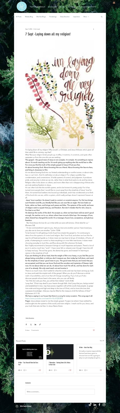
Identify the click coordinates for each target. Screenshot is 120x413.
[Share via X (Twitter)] (31, 324)
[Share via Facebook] (26, 324)
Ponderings (52, 17)
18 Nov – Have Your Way (85, 347)
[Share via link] (40, 324)
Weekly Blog (29, 17)
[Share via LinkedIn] (35, 324)
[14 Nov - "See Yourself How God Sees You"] (29, 351)
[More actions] (93, 29)
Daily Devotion (64, 17)
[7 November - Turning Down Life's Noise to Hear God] (60, 351)
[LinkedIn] (95, 404)
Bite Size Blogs (41, 17)
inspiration (76, 17)
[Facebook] (99, 404)
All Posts (18, 17)
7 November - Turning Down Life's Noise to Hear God (59, 364)
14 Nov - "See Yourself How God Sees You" (28, 364)
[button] (114, 2)
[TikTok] (90, 404)
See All (102, 340)
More (85, 17)
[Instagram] (104, 404)
